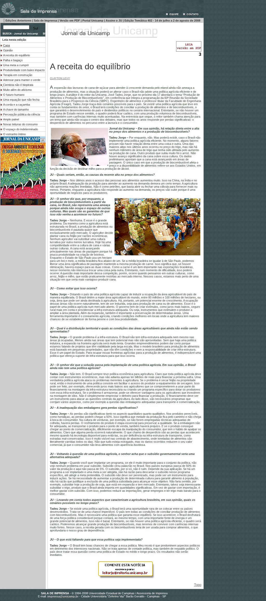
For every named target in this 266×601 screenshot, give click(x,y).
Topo (197, 585)
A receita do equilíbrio (16, 55)
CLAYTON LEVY (60, 78)
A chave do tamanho (16, 109)
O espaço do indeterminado (20, 129)
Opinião (8, 50)
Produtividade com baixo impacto (24, 70)
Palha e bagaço (13, 60)
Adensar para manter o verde (21, 79)
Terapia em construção (17, 75)
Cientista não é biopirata (18, 84)
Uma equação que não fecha (21, 99)
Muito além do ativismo (17, 89)
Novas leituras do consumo (20, 124)
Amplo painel (11, 119)
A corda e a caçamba (16, 104)
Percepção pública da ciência (21, 114)
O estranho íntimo (14, 134)
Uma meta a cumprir (16, 65)
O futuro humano (13, 94)
